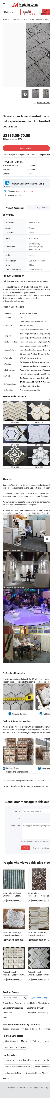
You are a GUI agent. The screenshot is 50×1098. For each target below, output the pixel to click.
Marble (24, 1041)
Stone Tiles (9, 1060)
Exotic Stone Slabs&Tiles (13, 1008)
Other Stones (10, 1041)
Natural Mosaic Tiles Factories (17, 1066)
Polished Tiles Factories (29, 1060)
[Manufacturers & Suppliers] (25, 4)
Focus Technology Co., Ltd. (34, 1087)
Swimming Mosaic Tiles (35, 1073)
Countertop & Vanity (35, 1008)
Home (5, 19)
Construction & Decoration (19, 19)
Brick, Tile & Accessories (40, 19)
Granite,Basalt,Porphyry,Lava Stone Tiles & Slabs (23, 1003)
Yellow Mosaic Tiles (13, 1073)
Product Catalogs (40, 997)
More (5, 1078)
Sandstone (7, 1012)
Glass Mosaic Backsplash (15, 1047)
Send (25, 848)
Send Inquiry (26, 148)
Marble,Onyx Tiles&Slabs (37, 1003)
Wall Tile (36, 1041)
